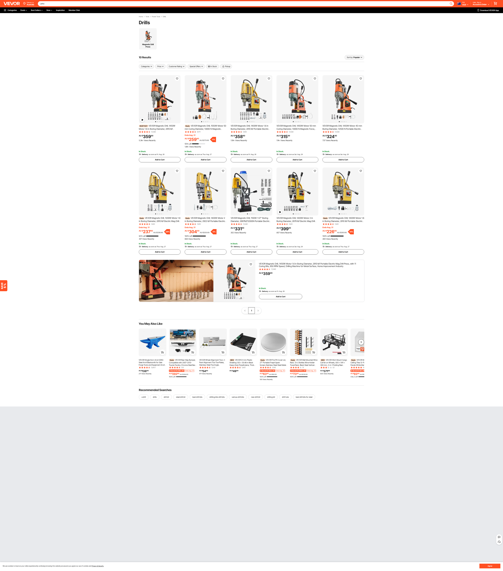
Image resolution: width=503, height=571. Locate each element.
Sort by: (350, 57)
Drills (164, 17)
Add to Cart (160, 160)
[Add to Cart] (162, 352)
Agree (490, 566)
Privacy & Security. (98, 566)
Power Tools (156, 17)
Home (141, 17)
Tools (147, 17)
